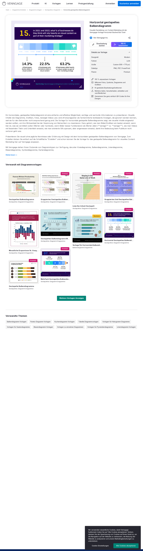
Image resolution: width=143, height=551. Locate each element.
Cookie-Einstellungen (100, 546)
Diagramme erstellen (19, 10)
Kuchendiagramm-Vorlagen (65, 322)
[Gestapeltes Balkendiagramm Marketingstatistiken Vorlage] (55, 223)
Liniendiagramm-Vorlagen (126, 327)
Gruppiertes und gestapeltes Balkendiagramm (119, 199)
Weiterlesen (11, 155)
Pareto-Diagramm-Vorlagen (40, 322)
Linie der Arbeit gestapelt (83, 206)
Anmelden (110, 3)
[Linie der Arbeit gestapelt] (87, 188)
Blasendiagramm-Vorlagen (43, 327)
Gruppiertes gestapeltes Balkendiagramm (55, 199)
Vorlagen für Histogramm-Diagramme (116, 322)
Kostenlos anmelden (129, 3)
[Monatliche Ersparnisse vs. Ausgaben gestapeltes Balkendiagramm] (24, 229)
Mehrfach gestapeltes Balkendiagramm (55, 279)
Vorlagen (56, 3)
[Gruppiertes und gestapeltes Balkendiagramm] (119, 185)
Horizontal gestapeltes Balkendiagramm (119, 240)
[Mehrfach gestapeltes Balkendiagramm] (55, 262)
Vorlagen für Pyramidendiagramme (100, 327)
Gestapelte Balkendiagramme (21, 286)
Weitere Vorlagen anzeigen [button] (71, 298)
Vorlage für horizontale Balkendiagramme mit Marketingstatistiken (87, 245)
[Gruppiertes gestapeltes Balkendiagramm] (55, 185)
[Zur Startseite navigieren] (12, 3)
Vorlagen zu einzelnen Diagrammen (70, 327)
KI (46, 3)
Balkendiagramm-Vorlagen (16, 322)
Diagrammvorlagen (35, 10)
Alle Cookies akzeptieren (126, 546)
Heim (7, 10)
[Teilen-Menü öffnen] (129, 37)
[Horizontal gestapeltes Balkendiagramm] (119, 224)
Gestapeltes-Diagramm (52, 10)
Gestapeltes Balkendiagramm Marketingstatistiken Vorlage (55, 239)
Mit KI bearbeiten (123, 44)
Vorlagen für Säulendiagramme (18, 327)
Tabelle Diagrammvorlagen (88, 322)
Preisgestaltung (85, 3)
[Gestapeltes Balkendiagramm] (24, 185)
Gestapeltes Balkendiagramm (21, 199)
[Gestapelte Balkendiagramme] (24, 272)
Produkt (35, 3)
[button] (100, 44)
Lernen (69, 3)
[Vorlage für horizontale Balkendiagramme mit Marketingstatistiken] (87, 229)
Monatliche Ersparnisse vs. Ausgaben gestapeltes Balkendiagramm (24, 250)
